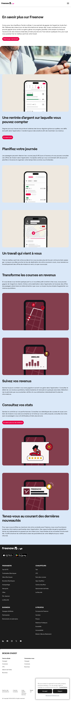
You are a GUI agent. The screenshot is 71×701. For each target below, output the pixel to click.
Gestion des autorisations (5, 691)
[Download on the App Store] (7, 555)
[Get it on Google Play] (21, 555)
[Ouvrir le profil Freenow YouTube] (20, 641)
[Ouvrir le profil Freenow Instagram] (11, 641)
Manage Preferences (52, 695)
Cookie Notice (63, 687)
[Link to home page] (7, 3)
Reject (60, 691)
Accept (44, 691)
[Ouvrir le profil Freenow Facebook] (7, 641)
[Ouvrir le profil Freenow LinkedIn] (2, 641)
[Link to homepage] (14, 548)
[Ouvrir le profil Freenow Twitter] (16, 641)
